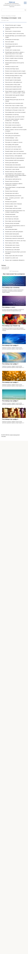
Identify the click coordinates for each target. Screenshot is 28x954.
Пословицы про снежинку (10, 287)
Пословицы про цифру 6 (10, 419)
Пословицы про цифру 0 (10, 345)
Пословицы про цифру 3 (10, 364)
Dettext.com (12, 2)
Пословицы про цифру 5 (10, 401)
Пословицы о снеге (8, 307)
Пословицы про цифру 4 (10, 382)
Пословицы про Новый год (11, 326)
